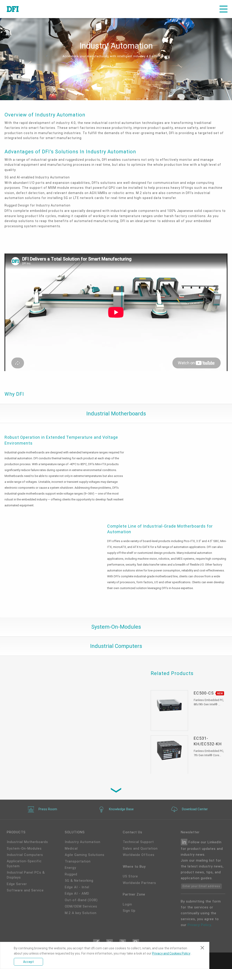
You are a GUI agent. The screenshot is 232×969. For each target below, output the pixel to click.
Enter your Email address (201, 886)
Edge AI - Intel (77, 887)
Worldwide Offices (139, 855)
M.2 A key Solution (81, 913)
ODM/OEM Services (81, 906)
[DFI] (13, 9)
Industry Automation (82, 842)
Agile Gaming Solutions (84, 855)
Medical (71, 848)
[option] (116, 313)
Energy (70, 868)
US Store (130, 876)
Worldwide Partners (139, 883)
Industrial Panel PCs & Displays (26, 875)
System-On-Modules (24, 848)
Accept (28, 962)
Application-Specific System (24, 863)
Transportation (78, 861)
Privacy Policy (199, 925)
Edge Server (17, 884)
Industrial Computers (25, 855)
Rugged (71, 874)
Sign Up (129, 911)
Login (127, 904)
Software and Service (25, 890)
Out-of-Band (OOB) (81, 900)
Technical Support (138, 842)
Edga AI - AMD (77, 893)
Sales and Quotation (140, 848)
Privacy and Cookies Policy (171, 953)
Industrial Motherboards (27, 842)
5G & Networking (79, 881)
